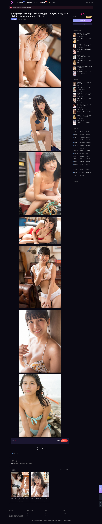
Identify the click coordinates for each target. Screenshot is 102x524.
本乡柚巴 (76, 142)
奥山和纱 (88, 164)
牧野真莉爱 (88, 167)
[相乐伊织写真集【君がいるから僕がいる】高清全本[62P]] (74, 73)
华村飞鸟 (76, 164)
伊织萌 (87, 131)
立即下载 (83, 20)
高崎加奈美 (88, 148)
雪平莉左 (76, 134)
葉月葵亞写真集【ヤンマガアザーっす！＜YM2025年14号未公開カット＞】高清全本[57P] (84, 57)
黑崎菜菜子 (88, 142)
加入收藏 (83, 24)
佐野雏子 (82, 164)
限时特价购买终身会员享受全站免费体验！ (22, 7)
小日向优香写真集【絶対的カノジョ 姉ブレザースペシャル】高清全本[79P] (84, 111)
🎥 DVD (36, 2)
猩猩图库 (11, 2)
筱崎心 (87, 153)
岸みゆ (87, 169)
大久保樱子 (82, 145)
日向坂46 (76, 153)
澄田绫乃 (88, 158)
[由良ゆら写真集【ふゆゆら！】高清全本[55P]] (74, 40)
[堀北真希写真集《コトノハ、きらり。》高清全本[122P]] (74, 106)
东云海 (87, 156)
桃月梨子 (82, 134)
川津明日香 (82, 161)
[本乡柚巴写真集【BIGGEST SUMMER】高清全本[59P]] (74, 68)
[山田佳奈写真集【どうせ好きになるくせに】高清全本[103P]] (74, 117)
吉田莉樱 (82, 153)
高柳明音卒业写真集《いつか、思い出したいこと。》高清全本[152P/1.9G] (84, 95)
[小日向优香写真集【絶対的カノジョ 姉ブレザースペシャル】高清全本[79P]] (74, 111)
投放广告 (46, 515)
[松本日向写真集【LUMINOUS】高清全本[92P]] (74, 51)
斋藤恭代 (88, 161)
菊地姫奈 (82, 156)
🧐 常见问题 (52, 2)
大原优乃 (88, 137)
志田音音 (88, 134)
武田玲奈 (76, 158)
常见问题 (64, 513)
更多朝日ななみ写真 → (64, 469)
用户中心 (28, 515)
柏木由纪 (76, 172)
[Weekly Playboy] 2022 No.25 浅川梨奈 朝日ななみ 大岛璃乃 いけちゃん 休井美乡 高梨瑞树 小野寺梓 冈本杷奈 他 (20, 499)
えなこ (81, 131)
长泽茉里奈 (88, 172)
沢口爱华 (82, 139)
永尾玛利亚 (82, 148)
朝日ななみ (15, 453)
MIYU (75, 156)
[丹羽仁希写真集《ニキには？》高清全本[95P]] (74, 100)
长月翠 (75, 175)
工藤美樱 (88, 150)
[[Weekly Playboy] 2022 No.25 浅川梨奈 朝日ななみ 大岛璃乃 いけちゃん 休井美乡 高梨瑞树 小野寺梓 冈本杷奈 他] (20, 484)
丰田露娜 (76, 137)
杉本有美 (76, 145)
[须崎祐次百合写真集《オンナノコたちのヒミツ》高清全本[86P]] (74, 122)
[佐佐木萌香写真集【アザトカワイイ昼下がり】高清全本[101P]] (74, 46)
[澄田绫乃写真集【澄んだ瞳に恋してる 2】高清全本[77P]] (74, 35)
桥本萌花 (82, 175)
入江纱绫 (76, 169)
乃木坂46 (76, 150)
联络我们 (46, 513)
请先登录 (64, 440)
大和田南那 (82, 137)
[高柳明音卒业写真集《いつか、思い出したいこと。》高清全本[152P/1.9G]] (74, 95)
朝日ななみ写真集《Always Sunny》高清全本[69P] (39, 499)
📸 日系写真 (21, 2)
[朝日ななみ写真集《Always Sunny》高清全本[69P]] (40, 484)
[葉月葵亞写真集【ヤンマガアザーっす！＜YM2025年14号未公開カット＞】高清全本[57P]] (74, 57)
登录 (12, 463)
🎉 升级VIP (43, 2)
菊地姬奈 (76, 167)
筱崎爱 (81, 150)
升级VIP (88, 16)
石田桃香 (82, 172)
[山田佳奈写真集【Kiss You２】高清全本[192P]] (74, 62)
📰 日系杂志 (29, 2)
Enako (75, 131)
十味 (75, 148)
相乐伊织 (88, 145)
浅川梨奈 (82, 167)
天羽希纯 (88, 139)
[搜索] (84, 2)
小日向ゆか (82, 158)
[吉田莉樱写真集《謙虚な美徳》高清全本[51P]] (74, 84)
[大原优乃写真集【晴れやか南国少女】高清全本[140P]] (74, 89)
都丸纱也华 (82, 142)
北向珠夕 (76, 161)
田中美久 (76, 139)
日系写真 (14, 19)
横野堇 (81, 169)
